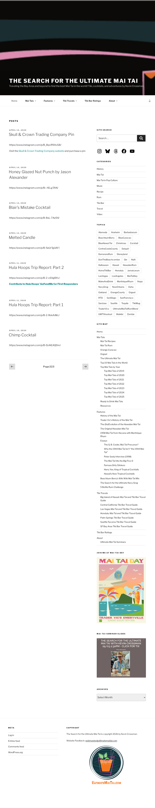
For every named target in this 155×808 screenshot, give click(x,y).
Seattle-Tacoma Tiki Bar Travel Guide (118, 522)
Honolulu (119, 270)
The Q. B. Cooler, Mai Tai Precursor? (121, 444)
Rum (99, 197)
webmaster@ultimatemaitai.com (101, 740)
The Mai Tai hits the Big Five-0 (118, 461)
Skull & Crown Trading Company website (41, 151)
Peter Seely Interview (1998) (117, 456)
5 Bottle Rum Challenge (111, 487)
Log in (11, 735)
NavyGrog (103, 287)
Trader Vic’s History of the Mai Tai (116, 420)
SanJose (102, 303)
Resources (105, 405)
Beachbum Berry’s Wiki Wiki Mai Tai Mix (119, 478)
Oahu (131, 287)
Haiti (133, 259)
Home (14, 100)
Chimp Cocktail (22, 335)
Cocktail (134, 243)
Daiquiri (125, 248)
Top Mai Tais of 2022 (114, 383)
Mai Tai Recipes (107, 341)
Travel (100, 208)
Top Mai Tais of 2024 (114, 392)
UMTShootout (105, 314)
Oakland (102, 292)
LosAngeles (117, 276)
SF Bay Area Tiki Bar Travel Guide (116, 526)
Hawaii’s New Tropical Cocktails (119, 473)
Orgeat (132, 292)
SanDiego (111, 297)
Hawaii (115, 265)
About (112, 100)
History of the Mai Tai (110, 415)
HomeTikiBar (104, 270)
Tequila (124, 303)
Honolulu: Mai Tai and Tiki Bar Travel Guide (120, 513)
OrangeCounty (117, 292)
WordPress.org (15, 752)
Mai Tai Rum (106, 345)
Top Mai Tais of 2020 (114, 375)
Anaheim (115, 232)
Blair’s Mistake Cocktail (29, 207)
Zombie (130, 314)
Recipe (100, 191)
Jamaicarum (133, 270)
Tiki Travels (68, 100)
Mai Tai (100, 174)
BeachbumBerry (106, 237)
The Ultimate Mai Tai (110, 358)
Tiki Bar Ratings (93, 100)
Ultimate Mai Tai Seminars (113, 542)
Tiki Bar (100, 203)
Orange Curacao (108, 349)
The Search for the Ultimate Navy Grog (119, 482)
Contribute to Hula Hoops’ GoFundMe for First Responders (43, 284)
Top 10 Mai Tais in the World (113, 362)
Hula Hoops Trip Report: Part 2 (36, 267)
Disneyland (122, 254)
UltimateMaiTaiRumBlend (125, 308)
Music (100, 186)
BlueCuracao (124, 237)
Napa (140, 281)
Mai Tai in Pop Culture (107, 180)
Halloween (103, 265)
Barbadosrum (130, 232)
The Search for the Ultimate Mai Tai (73, 80)
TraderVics (103, 308)
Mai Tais (29, 100)
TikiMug (136, 303)
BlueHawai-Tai (105, 243)
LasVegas (103, 276)
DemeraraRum (105, 254)
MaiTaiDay (132, 276)
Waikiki (119, 314)
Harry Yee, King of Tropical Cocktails (121, 469)
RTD (100, 297)
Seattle (113, 303)
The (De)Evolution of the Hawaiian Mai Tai (120, 424)
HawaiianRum (130, 265)
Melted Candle (22, 237)
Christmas (121, 243)
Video (99, 214)
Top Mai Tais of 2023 (114, 388)
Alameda (102, 232)
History (100, 169)
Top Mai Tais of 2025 (114, 396)
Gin (125, 259)
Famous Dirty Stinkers (114, 465)
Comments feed (16, 746)
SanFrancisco (126, 297)
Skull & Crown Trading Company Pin (41, 134)
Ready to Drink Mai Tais (111, 401)
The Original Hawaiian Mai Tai (114, 428)
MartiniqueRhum (125, 281)
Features (48, 100)
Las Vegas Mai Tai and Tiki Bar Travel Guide (121, 509)
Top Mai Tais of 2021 (114, 379)
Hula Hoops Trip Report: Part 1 (36, 304)
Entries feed (14, 741)
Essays (103, 440)
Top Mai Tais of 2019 (114, 371)
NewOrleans (118, 287)
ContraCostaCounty (108, 248)
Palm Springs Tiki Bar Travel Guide (117, 517)
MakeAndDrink (105, 281)
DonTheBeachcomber (109, 259)
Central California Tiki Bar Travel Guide (119, 504)
